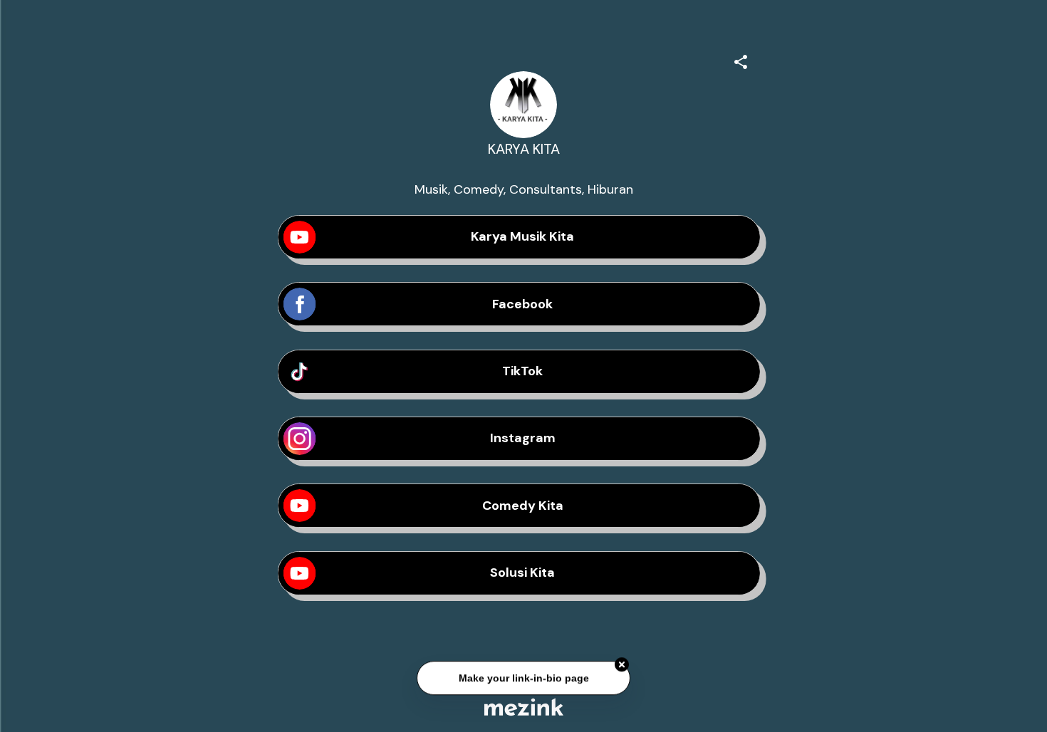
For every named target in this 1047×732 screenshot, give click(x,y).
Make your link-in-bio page (523, 678)
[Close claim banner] (622, 665)
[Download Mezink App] (523, 707)
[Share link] (740, 60)
